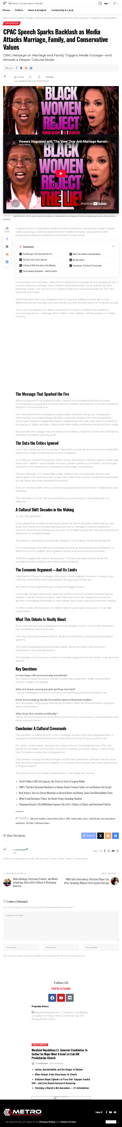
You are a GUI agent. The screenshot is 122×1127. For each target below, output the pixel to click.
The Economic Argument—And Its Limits (40, 271)
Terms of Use (68, 1122)
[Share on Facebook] (16, 68)
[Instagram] (117, 851)
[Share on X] (21, 68)
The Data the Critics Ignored (35, 259)
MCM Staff (20, 850)
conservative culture (55, 818)
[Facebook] (105, 851)
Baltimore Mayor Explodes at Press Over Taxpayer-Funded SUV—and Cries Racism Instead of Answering (61, 1081)
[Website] (101, 851)
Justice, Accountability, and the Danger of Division (59, 1069)
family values (76, 818)
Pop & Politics (11, 23)
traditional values (41, 823)
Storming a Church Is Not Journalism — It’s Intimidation (62, 1088)
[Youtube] (61, 998)
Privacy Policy (47, 1122)
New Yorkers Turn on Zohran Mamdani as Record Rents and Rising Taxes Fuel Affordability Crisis (65, 793)
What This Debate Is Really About (87, 254)
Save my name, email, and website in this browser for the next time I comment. (46, 956)
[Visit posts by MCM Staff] (7, 851)
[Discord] (70, 998)
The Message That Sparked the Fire (37, 253)
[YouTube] (113, 851)
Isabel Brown (94, 818)
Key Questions (79, 259)
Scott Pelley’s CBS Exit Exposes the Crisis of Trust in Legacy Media (52, 781)
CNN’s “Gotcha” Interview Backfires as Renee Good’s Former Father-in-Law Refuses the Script (65, 787)
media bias (20, 823)
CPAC (68, 818)
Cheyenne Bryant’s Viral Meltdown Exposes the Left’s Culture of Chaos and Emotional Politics (65, 804)
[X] (108, 851)
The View (29, 823)
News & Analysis (40, 1045)
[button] (111, 1121)
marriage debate (108, 818)
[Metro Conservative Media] (25, 3)
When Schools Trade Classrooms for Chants (56, 1074)
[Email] (26, 68)
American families (38, 818)
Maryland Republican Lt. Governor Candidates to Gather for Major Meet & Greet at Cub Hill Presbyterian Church (59, 1054)
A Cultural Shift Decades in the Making (39, 265)
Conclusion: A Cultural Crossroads (87, 265)
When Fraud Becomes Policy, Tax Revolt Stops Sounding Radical (50, 799)
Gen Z (85, 818)
